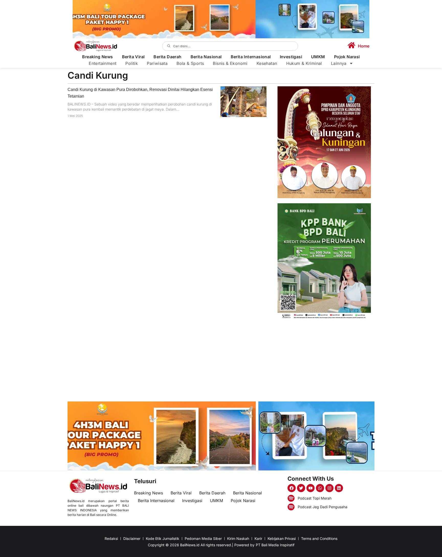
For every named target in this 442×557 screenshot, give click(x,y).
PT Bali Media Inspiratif (275, 545)
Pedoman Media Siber (203, 538)
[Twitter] (301, 488)
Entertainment (102, 63)
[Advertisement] (324, 360)
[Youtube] (310, 488)
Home (363, 46)
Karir (258, 538)
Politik (131, 63)
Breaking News (97, 57)
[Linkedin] (339, 488)
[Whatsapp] (320, 488)
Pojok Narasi (347, 57)
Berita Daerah (167, 57)
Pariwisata (157, 63)
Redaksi (111, 538)
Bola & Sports (190, 63)
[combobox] (230, 46)
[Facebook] (292, 488)
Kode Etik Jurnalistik (162, 538)
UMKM (318, 57)
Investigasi (291, 57)
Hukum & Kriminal (304, 63)
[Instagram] (329, 488)
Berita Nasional (206, 57)
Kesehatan (267, 63)
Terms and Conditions (319, 538)
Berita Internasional (251, 57)
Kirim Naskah (238, 538)
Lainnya (339, 63)
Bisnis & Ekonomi (230, 63)
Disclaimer (131, 538)
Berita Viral (133, 57)
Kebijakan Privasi (282, 538)
